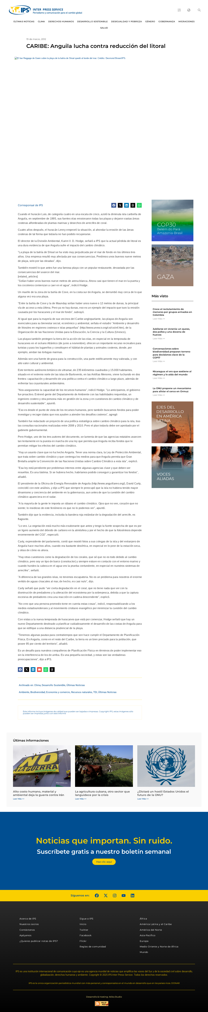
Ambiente (24, 692)
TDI (95, 692)
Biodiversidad (37, 692)
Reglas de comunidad (93, 946)
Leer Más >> (159, 318)
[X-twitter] (106, 896)
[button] (199, 10)
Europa (144, 941)
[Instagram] (114, 896)
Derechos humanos (61, 21)
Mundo (144, 952)
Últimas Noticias (23, 21)
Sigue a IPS (86, 918)
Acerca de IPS (28, 918)
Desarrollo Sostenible (92, 21)
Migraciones (186, 21)
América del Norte (151, 929)
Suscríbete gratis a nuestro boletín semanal (104, 851)
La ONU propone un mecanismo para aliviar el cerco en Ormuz (172, 390)
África (143, 918)
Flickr (83, 941)
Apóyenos (25, 935)
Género (150, 21)
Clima (41, 21)
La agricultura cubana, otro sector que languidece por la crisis (102, 793)
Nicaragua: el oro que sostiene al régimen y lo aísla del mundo (172, 373)
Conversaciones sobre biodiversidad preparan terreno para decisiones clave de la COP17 (171, 353)
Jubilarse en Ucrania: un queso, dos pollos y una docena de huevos (171, 331)
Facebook (85, 935)
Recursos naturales (81, 692)
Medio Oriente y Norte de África (159, 946)
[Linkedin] (132, 896)
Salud (104, 27)
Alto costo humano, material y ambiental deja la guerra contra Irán (38, 793)
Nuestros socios (29, 924)
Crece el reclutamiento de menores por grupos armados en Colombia (172, 312)
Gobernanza (166, 21)
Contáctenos (27, 929)
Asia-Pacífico (148, 935)
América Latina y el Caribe (156, 924)
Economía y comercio (58, 692)
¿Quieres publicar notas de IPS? (39, 941)
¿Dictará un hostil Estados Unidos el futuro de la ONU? (163, 793)
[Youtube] (123, 896)
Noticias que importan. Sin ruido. (104, 841)
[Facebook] (97, 896)
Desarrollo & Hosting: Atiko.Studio (104, 996)
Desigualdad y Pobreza (126, 21)
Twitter (84, 929)
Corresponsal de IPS (30, 205)
